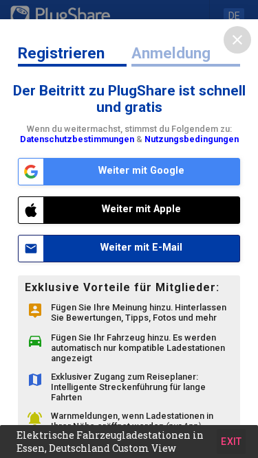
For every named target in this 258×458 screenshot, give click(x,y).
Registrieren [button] (61, 53)
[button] (129, 441)
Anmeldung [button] (171, 53)
